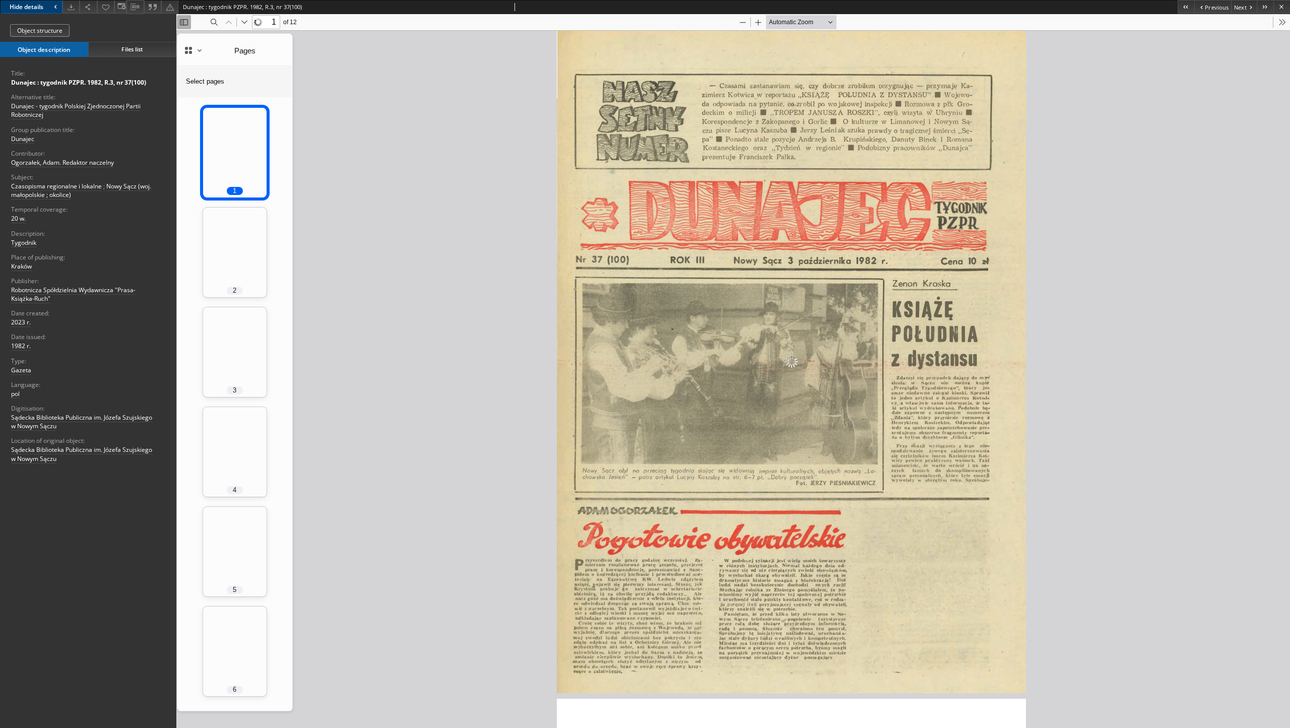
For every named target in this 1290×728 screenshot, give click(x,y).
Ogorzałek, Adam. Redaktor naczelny (62, 162)
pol (15, 393)
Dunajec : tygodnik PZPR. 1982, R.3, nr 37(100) (78, 82)
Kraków (21, 266)
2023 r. (21, 322)
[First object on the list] (1186, 7)
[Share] (88, 7)
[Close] (1281, 7)
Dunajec (22, 139)
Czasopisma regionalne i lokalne (56, 186)
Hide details (26, 7)
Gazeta (21, 370)
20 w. (18, 218)
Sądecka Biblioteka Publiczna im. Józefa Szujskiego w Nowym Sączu (81, 421)
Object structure (39, 30)
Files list (132, 49)
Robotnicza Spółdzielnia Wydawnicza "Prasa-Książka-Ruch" (73, 294)
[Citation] (152, 7)
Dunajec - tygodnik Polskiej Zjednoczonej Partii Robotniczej (76, 110)
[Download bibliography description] (135, 7)
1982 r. (21, 346)
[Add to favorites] (105, 7)
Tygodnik (23, 242)
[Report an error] (169, 7)
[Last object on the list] (1265, 7)
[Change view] (120, 7)
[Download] (71, 7)
